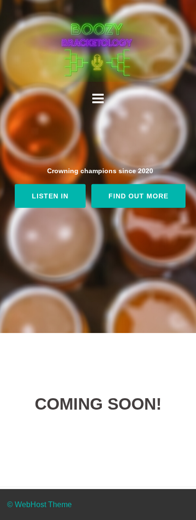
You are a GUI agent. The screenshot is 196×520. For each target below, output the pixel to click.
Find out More (138, 196)
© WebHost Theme (39, 504)
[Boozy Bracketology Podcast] (98, 45)
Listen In (50, 196)
